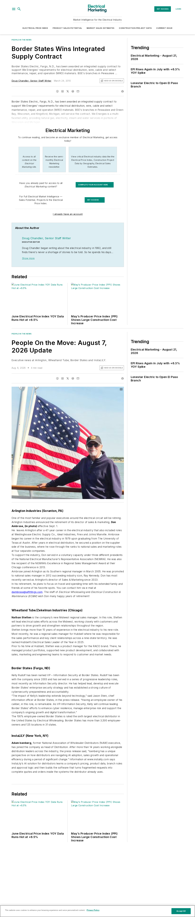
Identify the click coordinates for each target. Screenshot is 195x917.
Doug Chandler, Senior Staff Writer (32, 80)
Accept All (181, 911)
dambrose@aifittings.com (27, 591)
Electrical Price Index (35, 28)
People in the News (22, 40)
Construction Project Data (135, 28)
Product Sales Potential (67, 28)
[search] (19, 9)
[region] (97, 911)
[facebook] (57, 91)
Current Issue (164, 28)
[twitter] (67, 91)
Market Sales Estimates (100, 28)
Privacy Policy (93, 910)
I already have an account (68, 214)
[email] (78, 91)
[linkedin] (62, 91)
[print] (122, 91)
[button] (14, 9)
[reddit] (72, 91)
